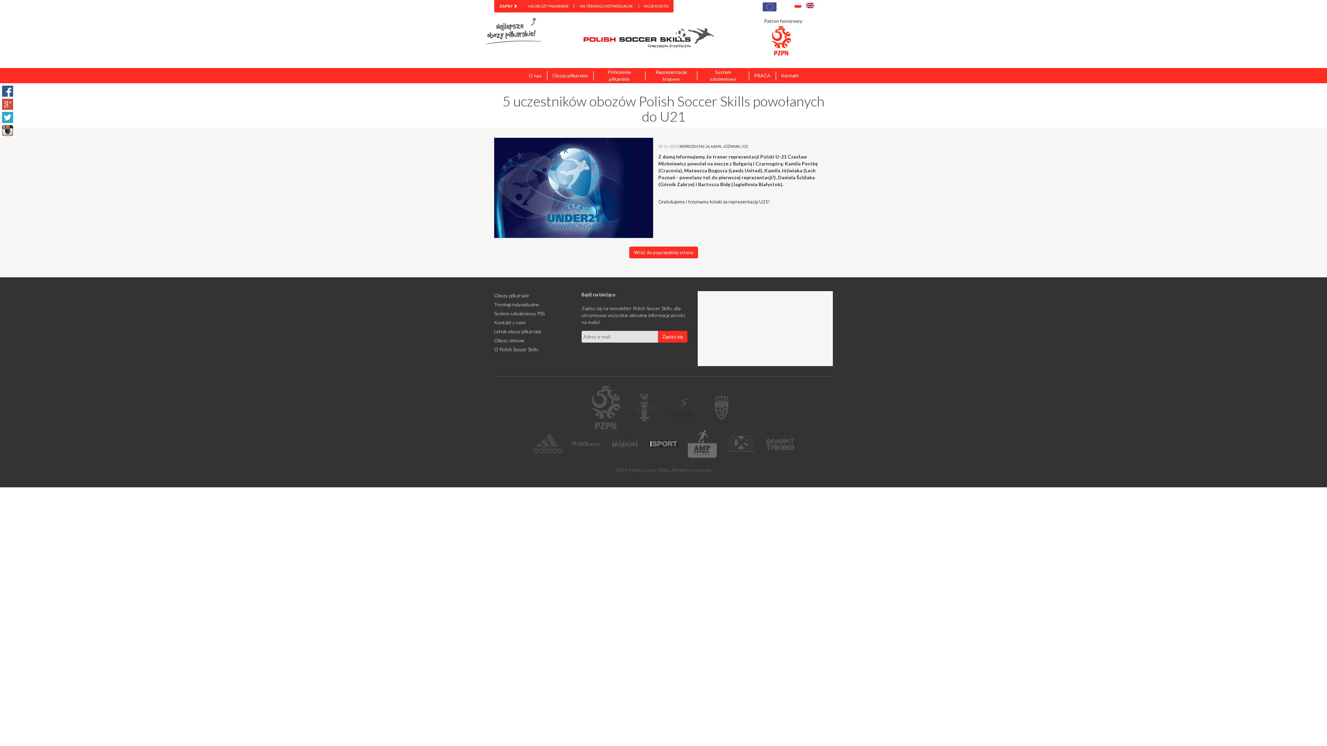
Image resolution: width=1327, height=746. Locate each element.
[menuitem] (508, 6)
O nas (535, 75)
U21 (744, 146)
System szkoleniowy (723, 75)
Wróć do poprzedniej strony (664, 252)
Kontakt (790, 75)
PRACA (762, 75)
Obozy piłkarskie (570, 75)
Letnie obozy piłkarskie (518, 331)
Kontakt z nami (510, 322)
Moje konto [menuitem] (656, 6)
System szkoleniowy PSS (519, 313)
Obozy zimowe (509, 340)
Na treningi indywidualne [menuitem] (606, 6)
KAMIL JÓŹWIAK (725, 146)
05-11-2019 (668, 146)
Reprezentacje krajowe (671, 75)
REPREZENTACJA (694, 146)
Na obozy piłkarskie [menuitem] (548, 6)
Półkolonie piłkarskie (619, 75)
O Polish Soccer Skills (516, 349)
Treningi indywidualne (516, 304)
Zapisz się (672, 336)
